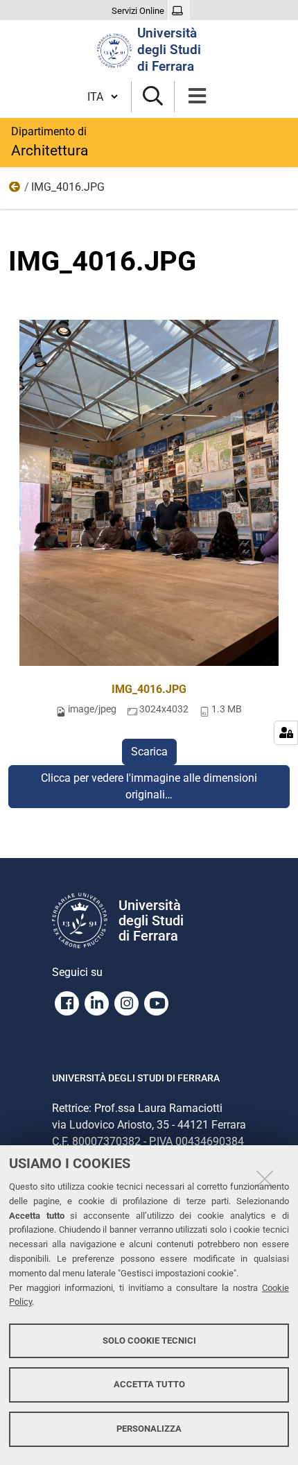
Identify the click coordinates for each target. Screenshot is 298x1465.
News (15, 190)
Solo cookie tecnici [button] (149, 1340)
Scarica (149, 751)
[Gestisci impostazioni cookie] (286, 733)
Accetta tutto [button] (149, 1384)
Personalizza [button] (149, 1428)
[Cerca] (153, 96)
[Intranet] (179, 11)
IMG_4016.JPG (149, 689)
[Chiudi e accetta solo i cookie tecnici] (265, 1178)
